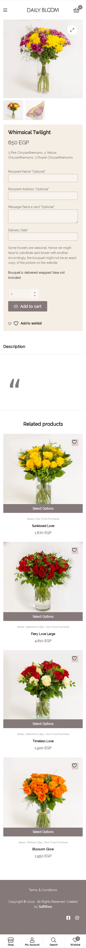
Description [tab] (14, 346)
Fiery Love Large (43, 634)
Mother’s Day (35, 842)
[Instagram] (77, 918)
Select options (43, 508)
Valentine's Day (35, 626)
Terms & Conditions (43, 890)
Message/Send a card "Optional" (31, 207)
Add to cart (30, 306)
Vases (30, 518)
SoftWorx (45, 906)
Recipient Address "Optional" (28, 189)
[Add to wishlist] (75, 442)
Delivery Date (18, 230)
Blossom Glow (43, 849)
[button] (72, 30)
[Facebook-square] (68, 918)
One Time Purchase (47, 518)
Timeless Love (43, 741)
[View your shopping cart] (76, 9)
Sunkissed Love (43, 526)
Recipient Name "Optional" (26, 171)
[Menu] (8, 9)
